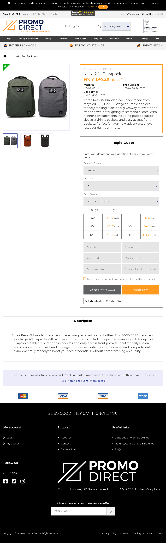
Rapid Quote (123, 143)
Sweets (129, 39)
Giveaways (143, 39)
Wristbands (114, 39)
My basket (12, 443)
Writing (48, 39)
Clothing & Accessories (28, 39)
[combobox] (116, 26)
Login (9, 437)
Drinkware (62, 39)
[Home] (122, 14)
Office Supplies (80, 39)
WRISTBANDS (89, 45)
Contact (66, 443)
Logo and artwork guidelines (132, 437)
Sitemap (125, 533)
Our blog (11, 472)
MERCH (152, 45)
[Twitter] (14, 481)
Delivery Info (68, 449)
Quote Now (141, 289)
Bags (9, 39)
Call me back (94, 301)
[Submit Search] (99, 26)
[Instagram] (22, 481)
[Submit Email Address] (111, 511)
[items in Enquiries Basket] (143, 14)
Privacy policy (109, 533)
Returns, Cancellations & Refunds (134, 443)
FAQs (118, 449)
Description (83, 321)
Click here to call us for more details (83, 380)
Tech (157, 39)
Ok (103, 7)
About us (66, 437)
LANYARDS (23, 45)
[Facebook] (5, 481)
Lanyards (98, 39)
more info (92, 6)
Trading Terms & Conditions (148, 533)
